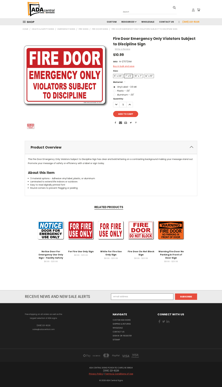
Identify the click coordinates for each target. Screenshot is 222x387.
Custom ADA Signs (122, 320)
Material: (119, 82)
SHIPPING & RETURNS (122, 324)
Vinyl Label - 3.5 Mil (127, 86)
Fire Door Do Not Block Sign (141, 253)
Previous (214, 377)
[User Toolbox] (193, 9)
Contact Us (166, 21)
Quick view (51, 227)
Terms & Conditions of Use (119, 373)
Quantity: (118, 98)
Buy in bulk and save (123, 66)
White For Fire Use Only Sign (111, 253)
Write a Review (122, 49)
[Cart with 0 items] (198, 9)
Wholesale (147, 21)
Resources (128, 21)
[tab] (111, 147)
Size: (115, 70)
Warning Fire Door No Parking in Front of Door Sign (171, 254)
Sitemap (116, 339)
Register (127, 335)
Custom (112, 21)
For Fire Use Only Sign (81, 251)
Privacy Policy (96, 373)
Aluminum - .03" (125, 94)
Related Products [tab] (108, 207)
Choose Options (51, 232)
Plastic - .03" (123, 90)
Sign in (116, 335)
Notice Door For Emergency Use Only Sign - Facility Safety (51, 254)
